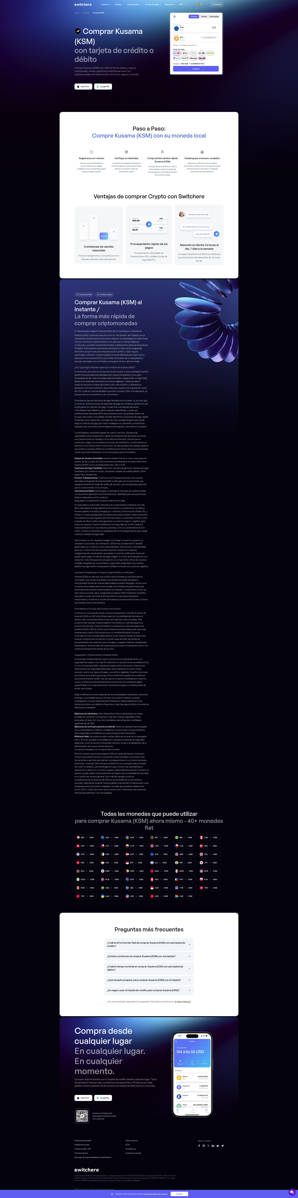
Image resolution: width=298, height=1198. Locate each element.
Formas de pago (152, 4)
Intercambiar (133, 4)
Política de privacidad (82, 1141)
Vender (118, 4)
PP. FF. (127, 1145)
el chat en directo (183, 1001)
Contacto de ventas (133, 1153)
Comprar (105, 4)
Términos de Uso (81, 1153)
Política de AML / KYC (82, 1149)
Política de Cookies (82, 1145)
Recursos (169, 4)
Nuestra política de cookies (155, 1194)
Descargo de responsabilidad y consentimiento (93, 1157)
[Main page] (82, 4)
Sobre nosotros (131, 1141)
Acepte (179, 1194)
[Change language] (200, 4)
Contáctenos (130, 1149)
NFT (181, 4)
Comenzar (217, 4)
